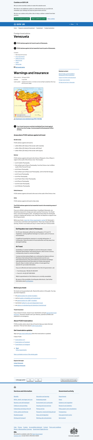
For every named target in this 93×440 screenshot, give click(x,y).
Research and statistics (65, 405)
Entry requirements (20, 56)
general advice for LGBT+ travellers (27, 300)
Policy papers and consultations (68, 409)
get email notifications (25, 333)
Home (15, 28)
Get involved (62, 418)
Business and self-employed (21, 402)
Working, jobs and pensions (43, 418)
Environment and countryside (44, 402)
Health (17, 62)
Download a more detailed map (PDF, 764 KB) (29, 119)
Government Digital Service (40, 429)
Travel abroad (39, 28)
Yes (31, 380)
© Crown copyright (74, 436)
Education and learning (42, 396)
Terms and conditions (55, 427)
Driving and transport (20, 418)
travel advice (36, 326)
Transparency (62, 412)
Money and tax (40, 409)
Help (15, 427)
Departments (62, 396)
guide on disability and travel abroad (30, 298)
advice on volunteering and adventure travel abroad (31, 305)
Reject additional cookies (39, 18)
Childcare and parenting (20, 405)
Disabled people (18, 415)
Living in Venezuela (18, 363)
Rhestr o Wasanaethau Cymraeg (23, 429)
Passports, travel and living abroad (26, 28)
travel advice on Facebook (22, 342)
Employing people (41, 399)
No (40, 380)
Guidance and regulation (65, 402)
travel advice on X (20, 339)
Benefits (16, 396)
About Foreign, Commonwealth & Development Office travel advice (66, 74)
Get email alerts (20, 67)
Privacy (20, 427)
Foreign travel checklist (64, 80)
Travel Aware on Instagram (22, 344)
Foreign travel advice (49, 28)
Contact (45, 427)
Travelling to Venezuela (19, 365)
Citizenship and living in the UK (22, 409)
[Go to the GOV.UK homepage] (19, 24)
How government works (65, 415)
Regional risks (19, 60)
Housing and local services (43, 405)
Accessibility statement (35, 427)
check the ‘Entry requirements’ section (35, 220)
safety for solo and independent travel (32, 303)
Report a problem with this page (68, 380)
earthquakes (29, 281)
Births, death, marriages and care (23, 399)
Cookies (25, 427)
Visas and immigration (42, 415)
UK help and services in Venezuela (66, 82)
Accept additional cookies (22, 18)
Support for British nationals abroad (67, 77)
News (60, 399)
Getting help (18, 64)
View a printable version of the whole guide (26, 354)
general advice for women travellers (27, 296)
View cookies (51, 18)
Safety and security (20, 58)
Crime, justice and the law (21, 412)
